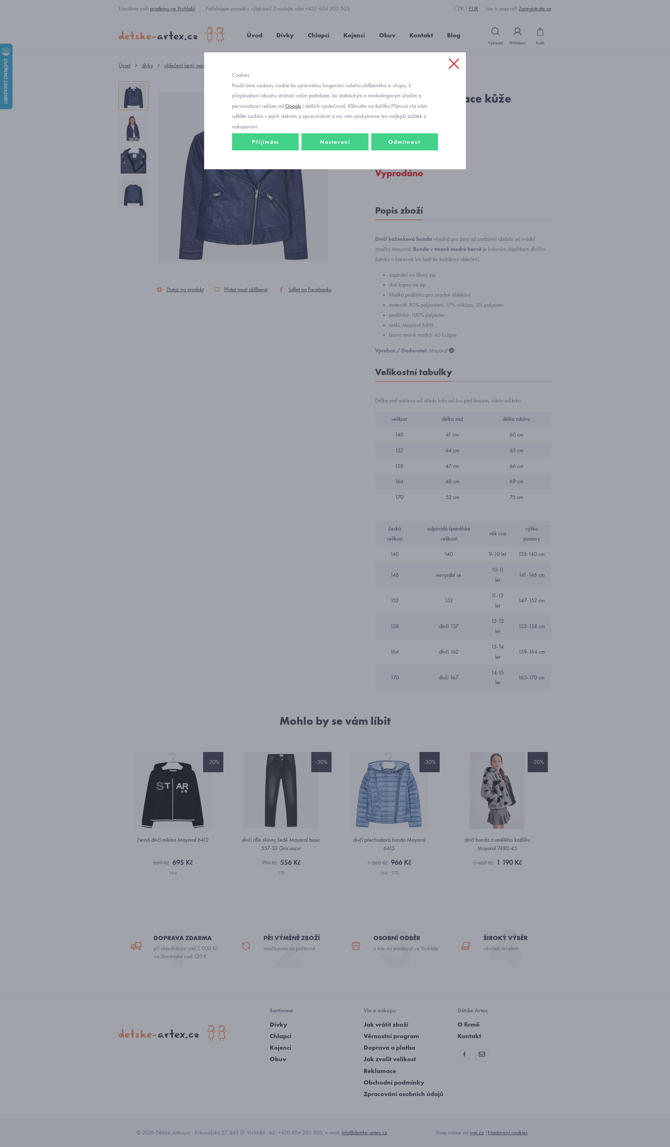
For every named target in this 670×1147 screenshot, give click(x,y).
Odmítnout (404, 142)
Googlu (293, 106)
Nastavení (335, 142)
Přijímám (265, 142)
